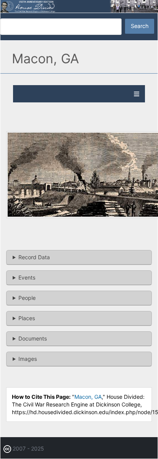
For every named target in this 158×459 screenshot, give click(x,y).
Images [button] (27, 358)
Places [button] (26, 318)
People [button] (27, 297)
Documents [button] (32, 338)
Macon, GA (88, 396)
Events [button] (26, 277)
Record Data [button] (34, 257)
